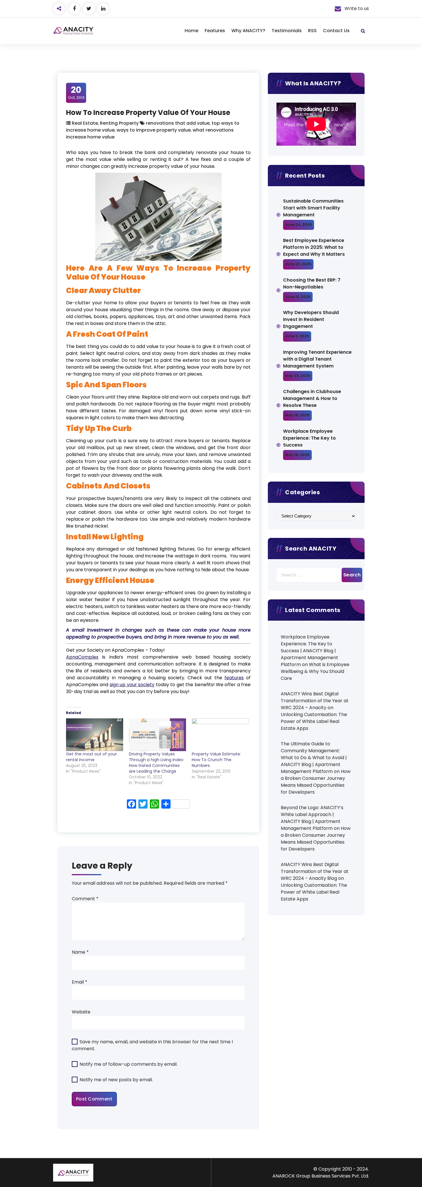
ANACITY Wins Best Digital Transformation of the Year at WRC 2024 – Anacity (315, 700)
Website (81, 1012)
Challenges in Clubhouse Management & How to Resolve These (312, 398)
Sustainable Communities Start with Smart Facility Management (313, 208)
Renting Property (119, 123)
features (234, 677)
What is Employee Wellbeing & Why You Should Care (315, 671)
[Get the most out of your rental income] (94, 734)
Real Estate (85, 123)
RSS (312, 30)
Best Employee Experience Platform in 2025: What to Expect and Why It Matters (314, 247)
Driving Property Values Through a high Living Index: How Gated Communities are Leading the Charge (156, 762)
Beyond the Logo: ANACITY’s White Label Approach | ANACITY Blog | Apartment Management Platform (312, 818)
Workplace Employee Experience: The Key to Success (309, 438)
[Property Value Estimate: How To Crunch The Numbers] (220, 734)
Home (191, 30)
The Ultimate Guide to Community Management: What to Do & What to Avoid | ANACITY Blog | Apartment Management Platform (314, 757)
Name (80, 952)
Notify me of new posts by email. (116, 1079)
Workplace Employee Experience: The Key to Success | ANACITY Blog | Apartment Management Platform (309, 651)
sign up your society (132, 684)
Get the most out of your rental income (91, 757)
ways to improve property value (154, 130)
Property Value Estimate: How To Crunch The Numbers (216, 759)
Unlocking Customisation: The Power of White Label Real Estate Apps (314, 721)
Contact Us (336, 30)
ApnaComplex (82, 657)
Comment (85, 898)
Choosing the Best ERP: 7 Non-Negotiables (311, 283)
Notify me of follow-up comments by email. (128, 1064)
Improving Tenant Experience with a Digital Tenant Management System (317, 359)
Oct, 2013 (76, 92)
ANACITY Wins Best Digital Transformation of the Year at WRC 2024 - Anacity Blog (315, 871)
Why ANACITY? (248, 30)
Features (215, 30)
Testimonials (287, 30)
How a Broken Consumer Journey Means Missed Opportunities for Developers (316, 781)
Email (79, 982)
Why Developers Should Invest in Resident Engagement (311, 319)
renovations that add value (178, 123)
